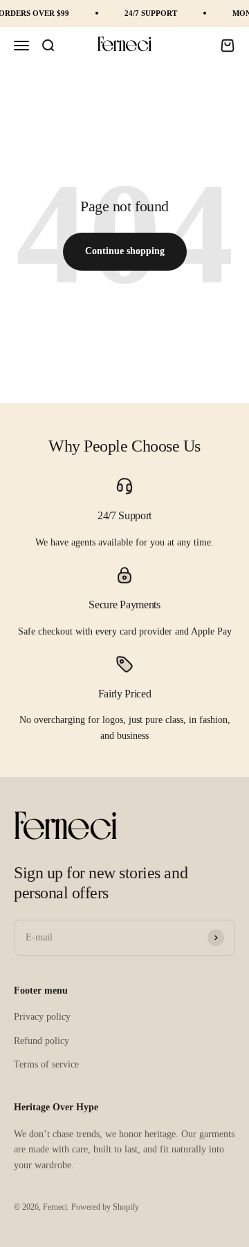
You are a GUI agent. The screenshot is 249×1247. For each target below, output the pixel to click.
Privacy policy (42, 1017)
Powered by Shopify (105, 1207)
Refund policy (41, 1041)
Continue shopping (125, 251)
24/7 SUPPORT (150, 13)
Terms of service (46, 1064)
